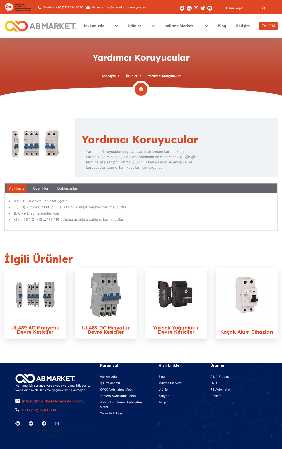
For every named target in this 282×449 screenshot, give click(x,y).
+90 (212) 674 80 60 (69, 7)
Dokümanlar (67, 188)
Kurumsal (109, 365)
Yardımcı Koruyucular (140, 139)
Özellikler (40, 188)
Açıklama (16, 188)
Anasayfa (109, 76)
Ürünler (131, 76)
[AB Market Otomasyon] (40, 26)
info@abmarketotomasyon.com (126, 7)
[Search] (263, 8)
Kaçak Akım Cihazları (246, 332)
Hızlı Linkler (169, 365)
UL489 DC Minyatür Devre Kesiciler (106, 330)
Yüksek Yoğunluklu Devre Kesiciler (176, 330)
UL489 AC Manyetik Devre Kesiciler (35, 330)
